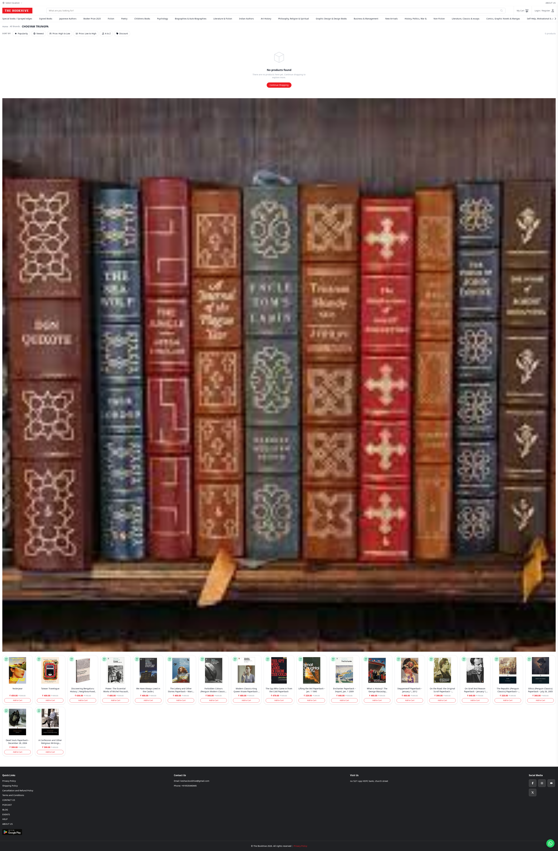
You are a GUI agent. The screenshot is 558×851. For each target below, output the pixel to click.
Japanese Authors (67, 18)
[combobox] (272, 10)
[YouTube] (551, 783)
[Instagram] (542, 783)
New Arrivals (391, 18)
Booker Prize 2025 (92, 18)
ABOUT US (551, 2)
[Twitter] (532, 792)
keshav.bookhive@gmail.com (194, 780)
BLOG (5, 809)
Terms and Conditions (13, 795)
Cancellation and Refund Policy (17, 790)
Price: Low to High (87, 33)
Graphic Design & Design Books (331, 18)
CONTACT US (8, 800)
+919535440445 (189, 785)
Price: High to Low (61, 33)
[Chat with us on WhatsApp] (550, 843)
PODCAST (7, 804)
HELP (5, 819)
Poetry (124, 18)
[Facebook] (532, 783)
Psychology (162, 18)
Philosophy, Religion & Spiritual (293, 18)
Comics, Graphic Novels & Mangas (503, 18)
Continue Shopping (279, 85)
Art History (266, 18)
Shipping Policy (10, 785)
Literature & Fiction (222, 18)
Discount (123, 33)
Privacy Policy (9, 780)
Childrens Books (142, 18)
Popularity (23, 33)
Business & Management (366, 18)
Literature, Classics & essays (465, 18)
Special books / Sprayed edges (17, 18)
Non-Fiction (439, 18)
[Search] (501, 10)
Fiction (111, 18)
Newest (40, 33)
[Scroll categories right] (554, 18)
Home (5, 26)
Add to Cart (17, 700)
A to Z (108, 33)
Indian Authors (246, 18)
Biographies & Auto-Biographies (190, 18)
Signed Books (45, 18)
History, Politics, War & (416, 18)
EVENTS (6, 814)
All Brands (15, 26)
